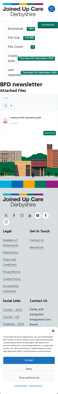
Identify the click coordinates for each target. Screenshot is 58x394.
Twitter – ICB (11, 317)
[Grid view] (5, 105)
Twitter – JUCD (12, 310)
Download (48, 25)
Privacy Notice (35, 386)
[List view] (11, 105)
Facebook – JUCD (13, 324)
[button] (53, 330)
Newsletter (37, 247)
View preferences (29, 378)
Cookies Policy (21, 386)
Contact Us (37, 240)
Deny (29, 369)
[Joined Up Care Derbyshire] (23, 16)
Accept (29, 360)
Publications (10, 252)
